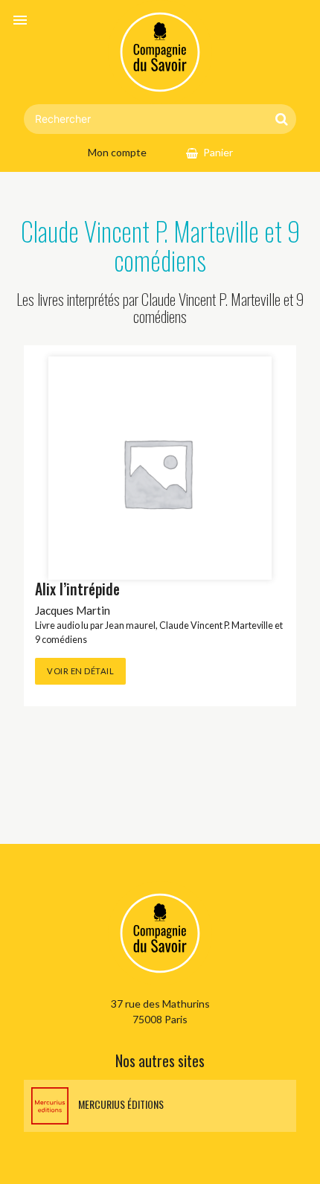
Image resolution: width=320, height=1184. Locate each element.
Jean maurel (130, 625)
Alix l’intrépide (77, 589)
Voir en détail (80, 671)
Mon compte (117, 152)
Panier (218, 152)
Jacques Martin (72, 610)
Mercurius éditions (120, 1104)
